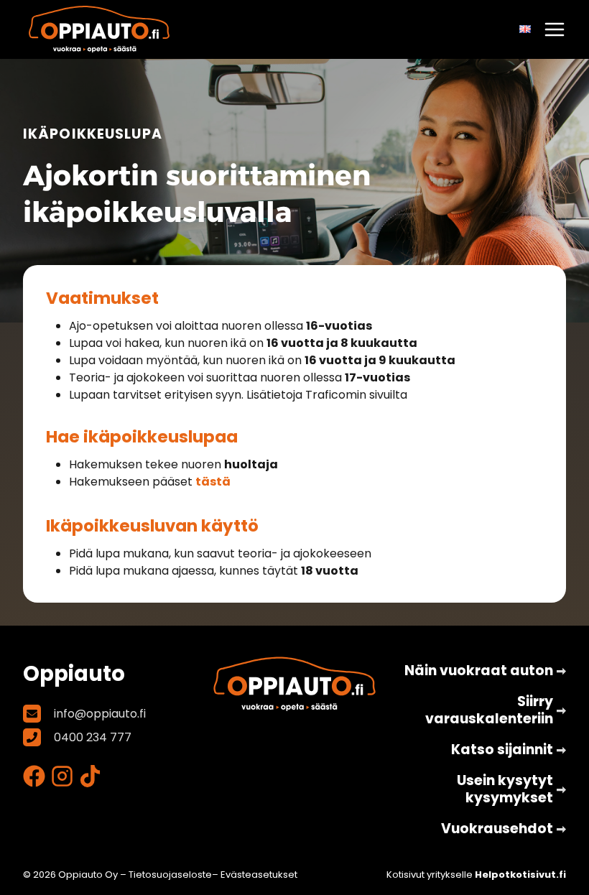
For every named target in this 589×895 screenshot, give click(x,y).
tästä (213, 481)
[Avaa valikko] (554, 29)
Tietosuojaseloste (170, 874)
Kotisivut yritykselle (476, 874)
